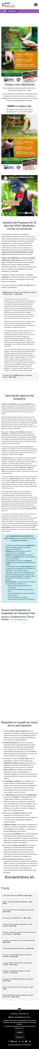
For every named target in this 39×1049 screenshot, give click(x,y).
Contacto (20, 1037)
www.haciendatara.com (19, 619)
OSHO (15, 1041)
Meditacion (12, 11)
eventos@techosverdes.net (22, 1017)
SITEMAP (19, 1032)
